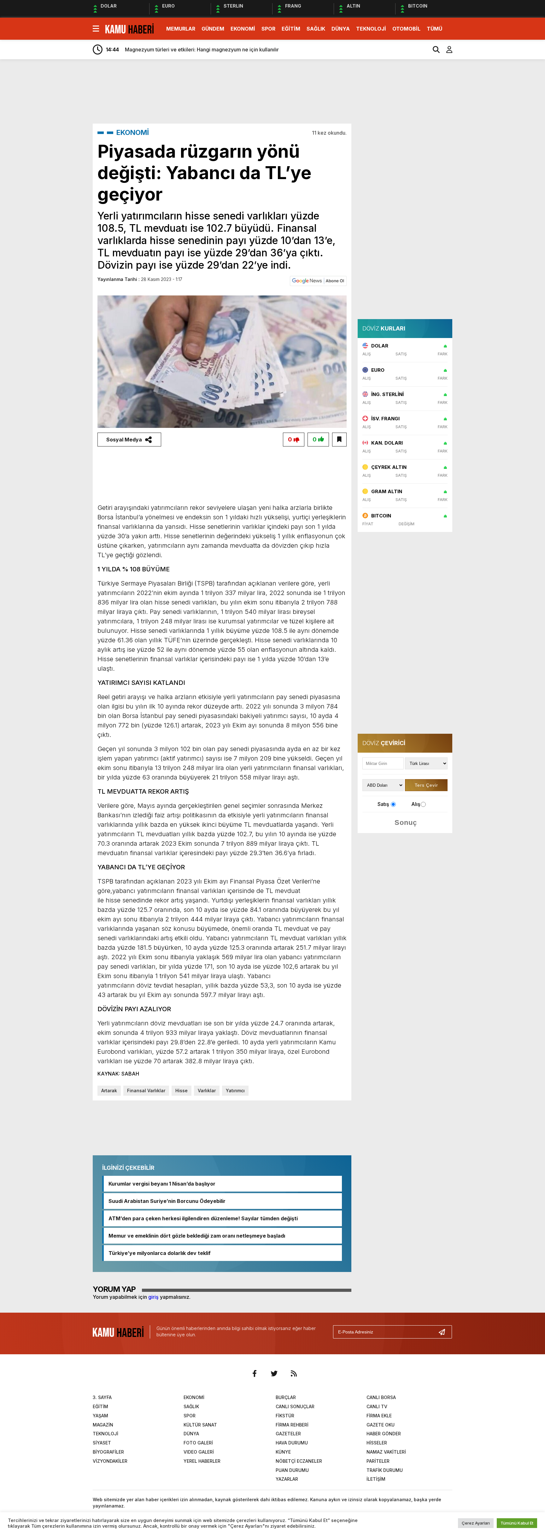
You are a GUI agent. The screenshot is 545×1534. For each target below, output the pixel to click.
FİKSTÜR (285, 1415)
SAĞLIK (316, 29)
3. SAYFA (102, 1397)
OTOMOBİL (406, 29)
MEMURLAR (180, 29)
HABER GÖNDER (383, 1433)
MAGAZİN (103, 1424)
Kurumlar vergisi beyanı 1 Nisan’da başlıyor (161, 1184)
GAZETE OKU (380, 1424)
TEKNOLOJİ (371, 29)
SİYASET (102, 1442)
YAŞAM (100, 1415)
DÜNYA (340, 29)
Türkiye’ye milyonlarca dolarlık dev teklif (159, 1253)
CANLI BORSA (381, 1397)
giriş (153, 1297)
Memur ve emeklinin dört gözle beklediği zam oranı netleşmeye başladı (196, 1236)
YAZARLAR (287, 1479)
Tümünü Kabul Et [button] (517, 1522)
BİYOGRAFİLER (108, 1452)
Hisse (181, 1090)
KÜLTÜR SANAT (200, 1424)
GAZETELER (288, 1433)
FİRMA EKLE (379, 1415)
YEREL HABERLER (202, 1461)
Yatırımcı (235, 1090)
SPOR (268, 29)
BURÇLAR (286, 1397)
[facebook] (254, 1373)
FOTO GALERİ (198, 1442)
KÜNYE (283, 1452)
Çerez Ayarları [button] (476, 1522)
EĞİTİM (291, 29)
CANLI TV (376, 1406)
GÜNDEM (213, 29)
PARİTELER (378, 1461)
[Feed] (293, 1373)
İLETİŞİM (375, 1479)
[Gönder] (444, 1332)
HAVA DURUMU (292, 1442)
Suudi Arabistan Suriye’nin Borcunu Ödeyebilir (167, 1201)
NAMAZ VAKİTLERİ (386, 1452)
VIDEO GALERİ (199, 1452)
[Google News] (318, 280)
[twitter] (274, 1373)
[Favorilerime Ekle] (339, 439)
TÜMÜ (434, 29)
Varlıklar (207, 1090)
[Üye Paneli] (446, 49)
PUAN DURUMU (292, 1470)
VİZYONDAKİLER (110, 1461)
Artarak (109, 1090)
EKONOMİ (243, 29)
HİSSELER (376, 1442)
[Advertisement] (482, 163)
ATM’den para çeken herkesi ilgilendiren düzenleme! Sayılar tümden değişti (203, 1218)
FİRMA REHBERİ (292, 1424)
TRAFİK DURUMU (384, 1470)
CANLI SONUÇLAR (295, 1406)
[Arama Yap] (433, 49)
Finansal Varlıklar (146, 1090)
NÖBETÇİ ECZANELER (299, 1461)
